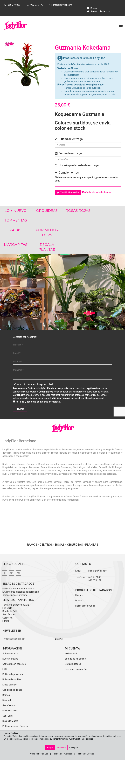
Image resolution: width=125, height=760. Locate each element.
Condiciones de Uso (39, 754)
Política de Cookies (85, 754)
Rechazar (61, 748)
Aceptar (50, 748)
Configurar (73, 748)
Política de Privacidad (62, 754)
